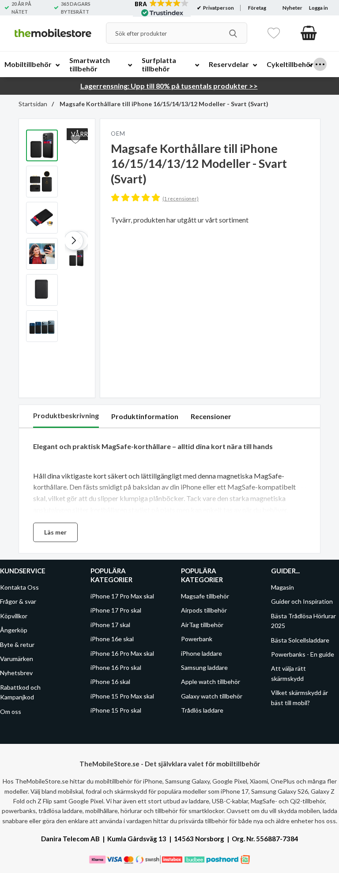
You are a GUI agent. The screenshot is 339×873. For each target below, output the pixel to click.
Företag (257, 8)
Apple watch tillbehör (210, 681)
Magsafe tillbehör (205, 596)
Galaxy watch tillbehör (211, 696)
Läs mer (55, 532)
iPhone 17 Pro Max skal (122, 596)
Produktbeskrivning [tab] (66, 415)
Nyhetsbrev (16, 672)
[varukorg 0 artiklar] (309, 33)
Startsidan (33, 104)
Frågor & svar (18, 601)
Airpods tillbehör (204, 610)
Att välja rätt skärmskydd (288, 673)
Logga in (318, 8)
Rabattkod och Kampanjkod (20, 692)
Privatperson (218, 8)
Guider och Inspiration (302, 601)
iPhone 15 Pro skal (115, 710)
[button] (73, 240)
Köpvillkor (13, 616)
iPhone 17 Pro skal (115, 610)
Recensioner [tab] (211, 416)
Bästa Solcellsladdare (300, 640)
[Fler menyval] (320, 64)
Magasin (282, 587)
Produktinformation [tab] (144, 416)
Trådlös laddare (202, 710)
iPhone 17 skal (110, 624)
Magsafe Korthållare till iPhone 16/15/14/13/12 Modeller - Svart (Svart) (163, 104)
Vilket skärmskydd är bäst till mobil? (299, 697)
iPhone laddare (201, 653)
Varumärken (16, 658)
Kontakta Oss (19, 587)
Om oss (10, 711)
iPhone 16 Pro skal (115, 667)
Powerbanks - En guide (302, 654)
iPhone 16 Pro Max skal (122, 653)
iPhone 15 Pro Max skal (122, 696)
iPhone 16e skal (112, 639)
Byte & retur (17, 644)
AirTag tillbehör (202, 624)
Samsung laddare (204, 667)
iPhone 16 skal (110, 681)
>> (169, 86)
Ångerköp (13, 630)
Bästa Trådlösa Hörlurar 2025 (303, 620)
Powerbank (196, 639)
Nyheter (292, 8)
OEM (118, 133)
